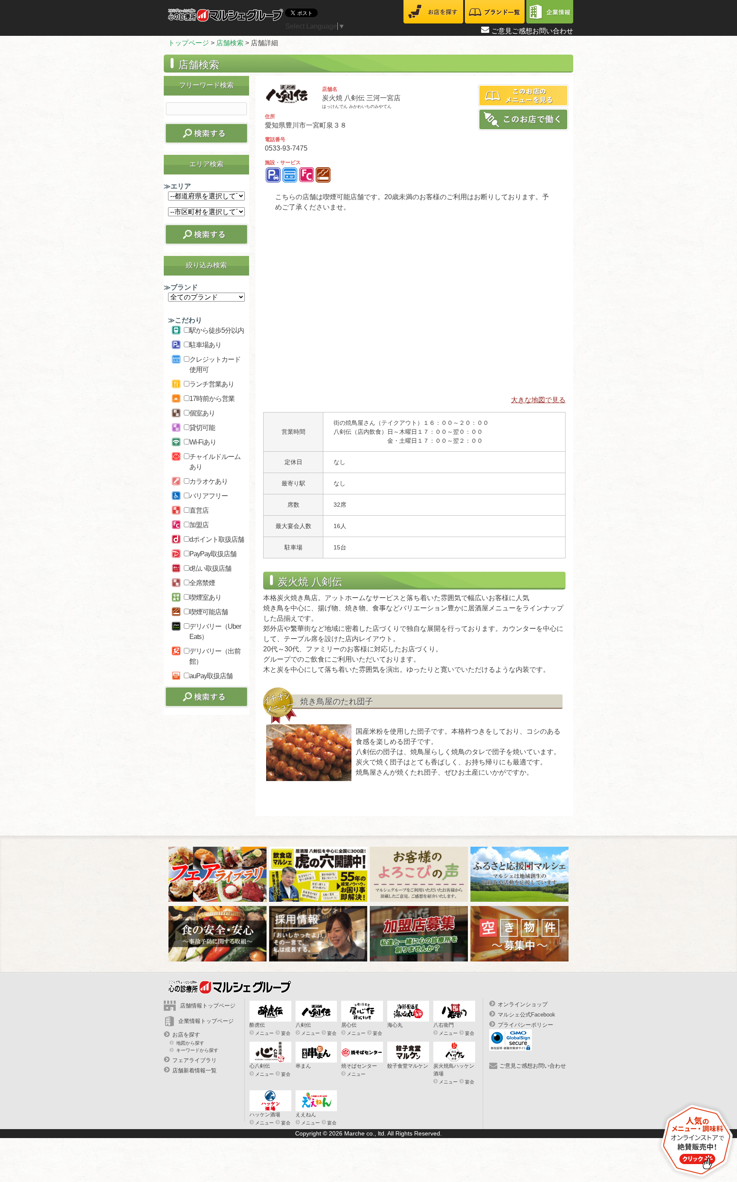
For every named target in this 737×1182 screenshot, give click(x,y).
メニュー (264, 1033)
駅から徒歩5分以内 (216, 330)
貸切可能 (202, 427)
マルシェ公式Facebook (526, 1014)
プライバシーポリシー (525, 1025)
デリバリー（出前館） (215, 656)
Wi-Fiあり (202, 442)
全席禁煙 (202, 583)
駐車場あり (205, 345)
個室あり (202, 413)
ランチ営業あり (211, 384)
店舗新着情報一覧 (194, 1070)
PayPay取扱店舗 (212, 554)
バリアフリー (208, 496)
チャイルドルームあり (215, 461)
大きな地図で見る (538, 400)
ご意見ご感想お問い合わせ (532, 31)
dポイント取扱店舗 (216, 539)
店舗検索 (230, 42)
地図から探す (190, 1043)
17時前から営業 (212, 398)
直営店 (199, 510)
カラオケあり (208, 481)
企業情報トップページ (206, 1021)
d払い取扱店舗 (210, 568)
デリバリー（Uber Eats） (215, 631)
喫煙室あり (205, 597)
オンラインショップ (523, 1004)
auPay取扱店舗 (210, 676)
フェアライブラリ (194, 1060)
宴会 (285, 1033)
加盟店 (199, 525)
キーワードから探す (197, 1050)
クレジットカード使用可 (215, 364)
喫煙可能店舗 (208, 612)
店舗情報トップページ (207, 1005)
